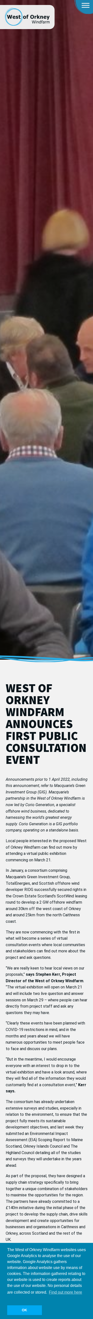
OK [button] (24, 1310)
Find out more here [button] (65, 1292)
